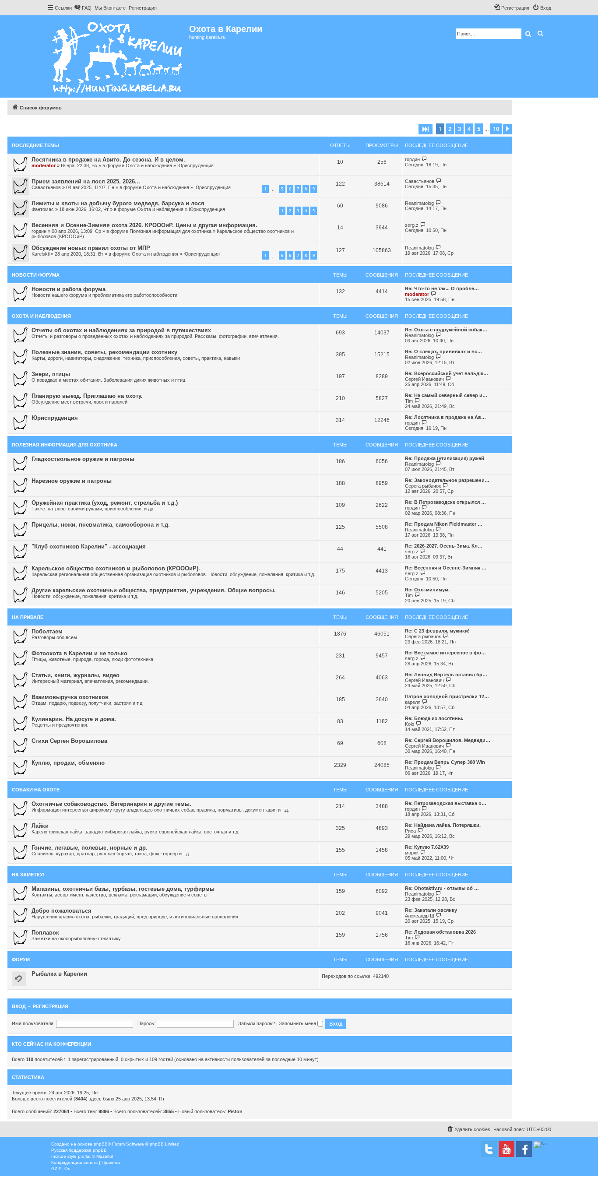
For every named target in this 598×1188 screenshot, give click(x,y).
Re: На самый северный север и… (446, 395)
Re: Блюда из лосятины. (434, 718)
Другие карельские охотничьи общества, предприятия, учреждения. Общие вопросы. (154, 590)
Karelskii (40, 254)
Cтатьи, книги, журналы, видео (76, 675)
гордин (412, 159)
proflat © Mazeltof (95, 1156)
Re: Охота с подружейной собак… (446, 329)
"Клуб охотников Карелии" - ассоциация (89, 546)
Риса (410, 830)
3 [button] (459, 129)
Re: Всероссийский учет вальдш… (446, 373)
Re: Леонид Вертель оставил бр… (446, 674)
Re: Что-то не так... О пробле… (442, 288)
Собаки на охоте (36, 789)
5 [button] (478, 129)
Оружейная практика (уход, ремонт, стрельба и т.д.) (105, 502)
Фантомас (43, 209)
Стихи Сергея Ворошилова (69, 741)
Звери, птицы (51, 374)
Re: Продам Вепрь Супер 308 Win (445, 762)
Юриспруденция (195, 165)
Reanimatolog (419, 203)
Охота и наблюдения (149, 165)
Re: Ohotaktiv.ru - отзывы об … (442, 888)
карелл (412, 702)
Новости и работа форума (69, 289)
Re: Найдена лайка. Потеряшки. (443, 825)
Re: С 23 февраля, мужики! (437, 630)
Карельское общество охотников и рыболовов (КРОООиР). (116, 568)
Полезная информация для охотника (170, 231)
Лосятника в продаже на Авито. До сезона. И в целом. (108, 159)
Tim (409, 401)
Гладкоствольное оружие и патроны (83, 459)
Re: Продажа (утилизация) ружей (444, 458)
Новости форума (36, 275)
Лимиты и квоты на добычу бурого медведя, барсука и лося (118, 203)
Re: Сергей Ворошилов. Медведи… (447, 740)
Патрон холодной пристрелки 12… (447, 696)
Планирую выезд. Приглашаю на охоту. (87, 396)
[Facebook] (524, 1149)
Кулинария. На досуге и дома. (74, 719)
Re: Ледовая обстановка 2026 (440, 932)
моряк (412, 852)
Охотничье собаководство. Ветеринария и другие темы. (111, 804)
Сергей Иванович (424, 379)
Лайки (40, 825)
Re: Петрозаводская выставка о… (445, 803)
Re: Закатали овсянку (431, 910)
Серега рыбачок (423, 486)
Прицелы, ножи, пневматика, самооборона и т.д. (101, 524)
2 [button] (449, 129)
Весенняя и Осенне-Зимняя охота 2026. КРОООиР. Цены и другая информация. (144, 225)
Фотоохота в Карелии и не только (79, 653)
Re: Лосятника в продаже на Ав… (445, 417)
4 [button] (469, 129)
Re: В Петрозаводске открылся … (445, 502)
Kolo (409, 724)
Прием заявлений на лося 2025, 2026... (86, 181)
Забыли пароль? (256, 1023)
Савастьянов (46, 187)
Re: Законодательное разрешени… (447, 480)
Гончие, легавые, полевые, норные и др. (90, 847)
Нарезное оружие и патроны (72, 481)
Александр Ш (419, 915)
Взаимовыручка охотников (70, 697)
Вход (19, 1006)
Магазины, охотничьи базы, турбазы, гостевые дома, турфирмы (123, 889)
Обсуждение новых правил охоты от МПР (91, 248)
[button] (426, 129)
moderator (44, 165)
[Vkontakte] (489, 1149)
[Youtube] (506, 1149)
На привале (27, 617)
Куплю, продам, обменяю (68, 762)
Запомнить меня (298, 1023)
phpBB (101, 1144)
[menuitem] (82, 8)
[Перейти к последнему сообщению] (424, 159)
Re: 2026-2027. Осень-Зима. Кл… (443, 545)
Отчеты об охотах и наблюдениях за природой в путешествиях (121, 330)
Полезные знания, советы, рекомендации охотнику (104, 352)
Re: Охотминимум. (427, 589)
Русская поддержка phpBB (79, 1150)
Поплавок (45, 932)
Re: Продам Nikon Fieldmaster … (443, 524)
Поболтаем (47, 631)
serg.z (412, 225)
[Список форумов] (118, 56)
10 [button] (496, 129)
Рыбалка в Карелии (59, 973)
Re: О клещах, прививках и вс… (443, 351)
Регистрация (50, 1006)
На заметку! (28, 874)
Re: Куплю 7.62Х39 (427, 847)
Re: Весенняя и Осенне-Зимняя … (445, 567)
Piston (235, 1111)
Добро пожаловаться (61, 910)
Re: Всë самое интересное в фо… (445, 652)
